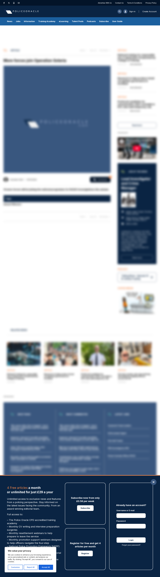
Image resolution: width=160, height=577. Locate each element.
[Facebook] (4, 3)
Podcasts (91, 21)
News (9, 21)
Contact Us (119, 3)
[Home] (21, 11)
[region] (30, 559)
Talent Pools (77, 21)
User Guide (117, 21)
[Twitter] (9, 3)
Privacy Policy (151, 3)
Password (121, 521)
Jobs (18, 21)
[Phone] (14, 3)
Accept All (46, 567)
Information (29, 21)
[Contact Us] (19, 3)
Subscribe (104, 21)
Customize (15, 567)
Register (85, 553)
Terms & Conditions (134, 3)
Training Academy (46, 21)
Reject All (31, 567)
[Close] (153, 482)
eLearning (63, 21)
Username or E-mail (125, 510)
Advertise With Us (105, 3)
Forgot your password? (131, 545)
